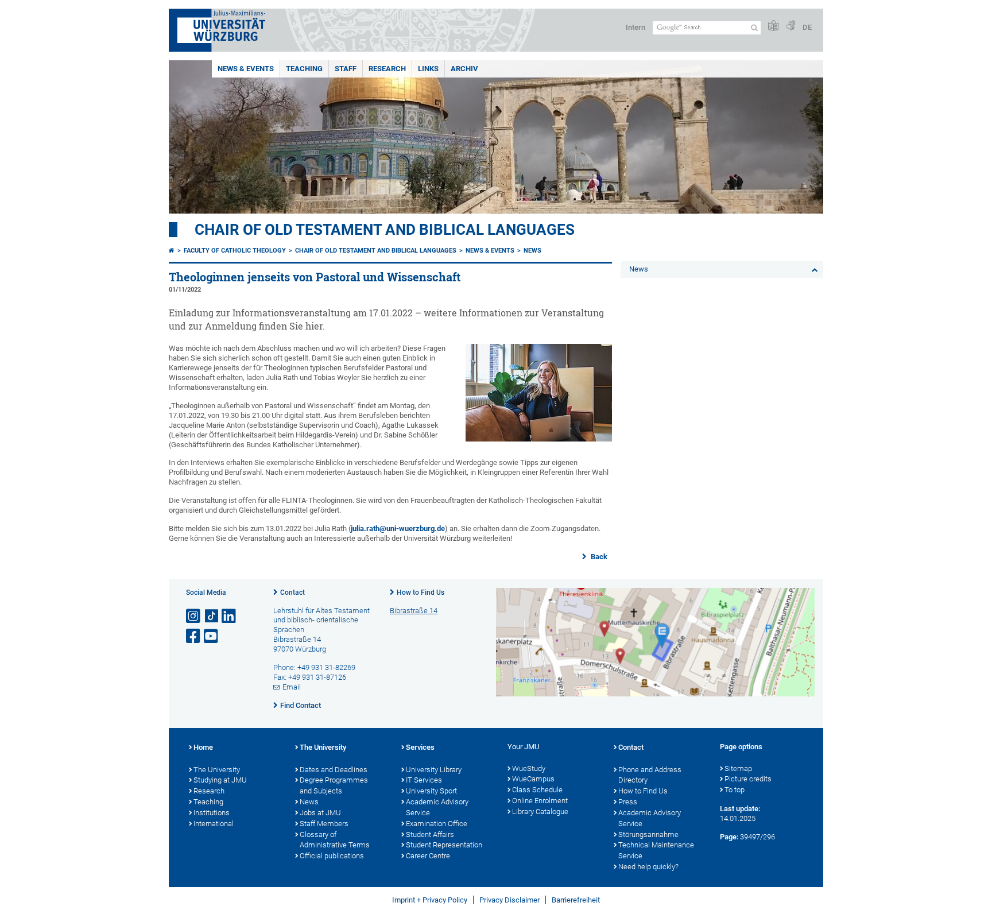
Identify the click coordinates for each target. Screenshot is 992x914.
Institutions (211, 812)
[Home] (172, 250)
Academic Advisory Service (437, 807)
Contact (292, 592)
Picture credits (748, 778)
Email (291, 687)
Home (203, 747)
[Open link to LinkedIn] (230, 616)
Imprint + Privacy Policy (429, 900)
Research (387, 68)
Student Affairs (430, 834)
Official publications (332, 855)
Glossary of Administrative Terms (335, 840)
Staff (345, 68)
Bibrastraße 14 (413, 610)
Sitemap (738, 768)
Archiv (464, 68)
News (532, 250)
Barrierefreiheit (576, 900)
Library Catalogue (540, 811)
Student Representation (444, 845)
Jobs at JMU (320, 812)
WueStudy (528, 768)
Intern (635, 27)
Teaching (304, 68)
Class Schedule (537, 789)
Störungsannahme (648, 834)
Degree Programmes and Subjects (334, 785)
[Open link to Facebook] (194, 636)
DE (807, 27)
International (213, 823)
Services (420, 747)
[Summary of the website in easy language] (773, 26)
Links (428, 68)
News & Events (246, 68)
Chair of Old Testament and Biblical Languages (385, 229)
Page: (729, 836)
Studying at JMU (220, 780)
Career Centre (428, 855)
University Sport (431, 791)
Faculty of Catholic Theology (235, 250)
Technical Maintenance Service (656, 850)
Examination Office (436, 823)
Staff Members (324, 823)
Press (627, 801)
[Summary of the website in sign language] (790, 26)
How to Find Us (420, 592)
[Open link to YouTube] (212, 636)
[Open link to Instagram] (194, 616)
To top (734, 789)
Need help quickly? (648, 866)
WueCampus (533, 778)
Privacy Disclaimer (509, 900)
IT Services (424, 780)
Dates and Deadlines (333, 769)
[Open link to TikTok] (212, 616)
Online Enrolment (540, 800)
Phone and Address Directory (649, 775)
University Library (434, 769)
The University (216, 769)
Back (598, 556)
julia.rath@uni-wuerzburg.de (398, 528)
